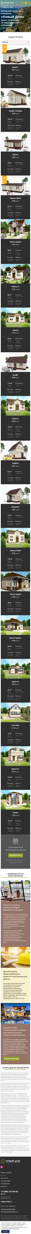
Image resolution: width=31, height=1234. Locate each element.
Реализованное (5, 1183)
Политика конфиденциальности (9, 1211)
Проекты (3, 1175)
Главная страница (6, 1172)
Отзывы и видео (5, 1181)
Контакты (4, 1186)
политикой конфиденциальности (10, 1228)
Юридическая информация (8, 1209)
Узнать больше (11, 1058)
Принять (5, 1231)
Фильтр (5, 42)
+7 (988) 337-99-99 (7, 7)
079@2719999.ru (6, 1202)
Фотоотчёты (4, 1178)
